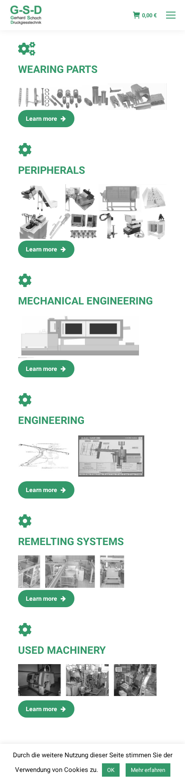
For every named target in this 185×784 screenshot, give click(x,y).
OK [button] (110, 770)
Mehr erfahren (148, 770)
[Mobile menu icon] (170, 15)
